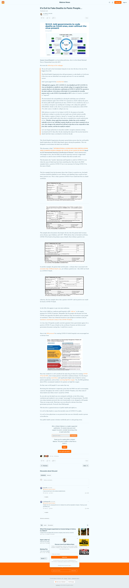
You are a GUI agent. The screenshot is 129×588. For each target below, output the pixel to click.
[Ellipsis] (88, 488)
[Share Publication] (112, 2)
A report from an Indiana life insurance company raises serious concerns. (57, 532)
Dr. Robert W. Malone (47, 13)
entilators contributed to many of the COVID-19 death (56, 320)
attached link (60, 82)
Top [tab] (41, 525)
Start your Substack (61, 581)
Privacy (65, 578)
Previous (45, 465)
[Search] (109, 2)
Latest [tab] (45, 525)
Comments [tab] (43, 475)
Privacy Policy (74, 561)
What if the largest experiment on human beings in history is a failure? (58, 530)
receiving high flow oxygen (67, 380)
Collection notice (75, 578)
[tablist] (46, 475)
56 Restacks (56, 456)
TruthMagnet (46, 501)
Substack (58, 585)
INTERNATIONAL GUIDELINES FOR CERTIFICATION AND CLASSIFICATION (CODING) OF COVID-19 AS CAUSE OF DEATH (64, 149)
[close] (77, 538)
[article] (64, 532)
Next (85, 465)
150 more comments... (45, 518)
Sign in (125, 2)
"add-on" (73, 311)
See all (42, 558)
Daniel (44, 487)
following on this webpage (55, 65)
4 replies (46, 512)
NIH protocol (50, 333)
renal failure (54, 378)
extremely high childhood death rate (50, 269)
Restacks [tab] (49, 475)
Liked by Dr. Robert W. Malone (50, 489)
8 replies (46, 497)
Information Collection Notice (64, 561)
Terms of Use (71, 560)
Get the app (71, 581)
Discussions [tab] (50, 525)
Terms (69, 578)
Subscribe (117, 2)
